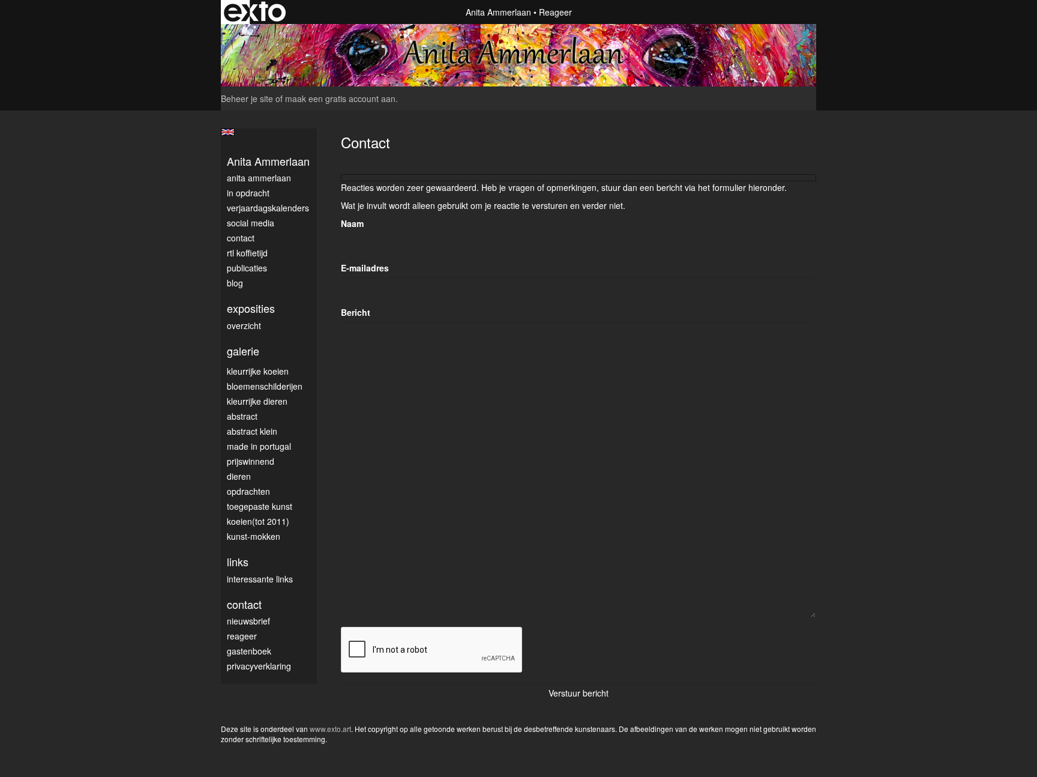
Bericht (355, 312)
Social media (250, 223)
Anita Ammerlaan (498, 12)
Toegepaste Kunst (259, 506)
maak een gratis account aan (340, 98)
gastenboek (249, 651)
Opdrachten (248, 491)
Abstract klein (252, 431)
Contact (240, 238)
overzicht (244, 325)
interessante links (260, 579)
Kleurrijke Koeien (258, 371)
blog (235, 283)
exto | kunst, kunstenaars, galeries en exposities (255, 12)
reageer (242, 636)
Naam (352, 223)
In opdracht (248, 193)
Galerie (243, 350)
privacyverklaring (259, 666)
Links (237, 561)
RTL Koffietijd (247, 253)
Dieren (239, 476)
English (228, 132)
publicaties (247, 268)
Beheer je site (247, 98)
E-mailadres (365, 268)
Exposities (251, 308)
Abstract (242, 416)
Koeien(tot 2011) (258, 521)
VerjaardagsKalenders (268, 208)
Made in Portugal (259, 446)
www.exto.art (330, 729)
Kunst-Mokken (253, 536)
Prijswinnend (250, 461)
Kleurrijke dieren (257, 401)
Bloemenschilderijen (264, 386)
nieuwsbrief (248, 621)
